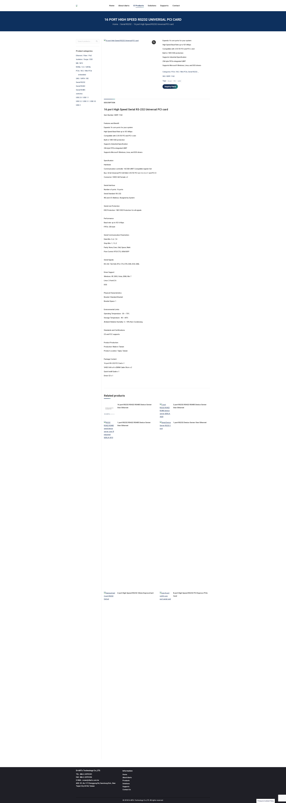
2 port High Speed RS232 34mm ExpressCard (135, 593)
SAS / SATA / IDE (82, 78)
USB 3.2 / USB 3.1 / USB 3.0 (86, 101)
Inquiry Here (170, 86)
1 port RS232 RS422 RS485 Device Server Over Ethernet (134, 424)
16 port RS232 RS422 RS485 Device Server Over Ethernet (134, 406)
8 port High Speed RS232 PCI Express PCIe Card (190, 594)
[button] (154, 42)
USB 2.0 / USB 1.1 (82, 97)
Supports (126, 786)
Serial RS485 (80, 90)
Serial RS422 (80, 86)
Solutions (126, 783)
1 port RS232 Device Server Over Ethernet (189, 423)
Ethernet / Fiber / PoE (84, 56)
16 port (170, 81)
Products (126, 780)
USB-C (78, 105)
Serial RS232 (125, 24)
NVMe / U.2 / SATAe (83, 67)
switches (79, 94)
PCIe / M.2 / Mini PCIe (179, 72)
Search (97, 41)
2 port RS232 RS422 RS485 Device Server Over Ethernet (189, 406)
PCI (175, 81)
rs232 (179, 81)
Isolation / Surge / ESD (84, 59)
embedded (82, 75)
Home (115, 24)
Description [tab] (109, 103)
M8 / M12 (79, 63)
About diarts (127, 777)
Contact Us (127, 789)
